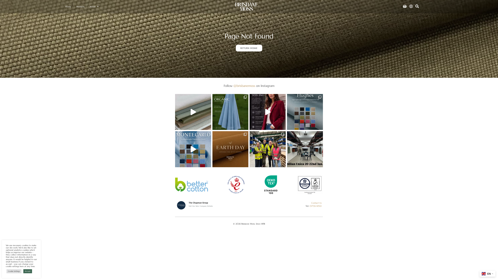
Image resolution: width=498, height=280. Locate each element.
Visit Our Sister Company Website (201, 206)
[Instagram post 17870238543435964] (305, 149)
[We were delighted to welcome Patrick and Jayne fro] (268, 149)
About (93, 6)
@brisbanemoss (244, 86)
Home (68, 6)
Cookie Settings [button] (14, 271)
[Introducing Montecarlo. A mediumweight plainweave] (193, 149)
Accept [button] (27, 271)
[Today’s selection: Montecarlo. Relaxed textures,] (193, 112)
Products (80, 6)
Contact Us (316, 203)
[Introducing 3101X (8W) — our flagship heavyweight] (268, 112)
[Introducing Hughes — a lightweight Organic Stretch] (230, 112)
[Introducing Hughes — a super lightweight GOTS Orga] (305, 112)
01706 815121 (316, 206)
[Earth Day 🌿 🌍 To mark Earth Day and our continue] (230, 149)
